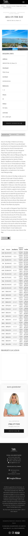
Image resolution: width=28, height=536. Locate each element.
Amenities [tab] (13, 134)
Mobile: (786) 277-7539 (15, 459)
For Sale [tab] (5, 238)
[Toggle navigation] (23, 2)
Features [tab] (21, 134)
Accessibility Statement (9, 520)
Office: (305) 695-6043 (15, 460)
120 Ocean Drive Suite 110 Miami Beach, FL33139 (14, 472)
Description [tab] (5, 134)
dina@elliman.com (14, 426)
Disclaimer (18, 520)
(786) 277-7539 (14, 424)
